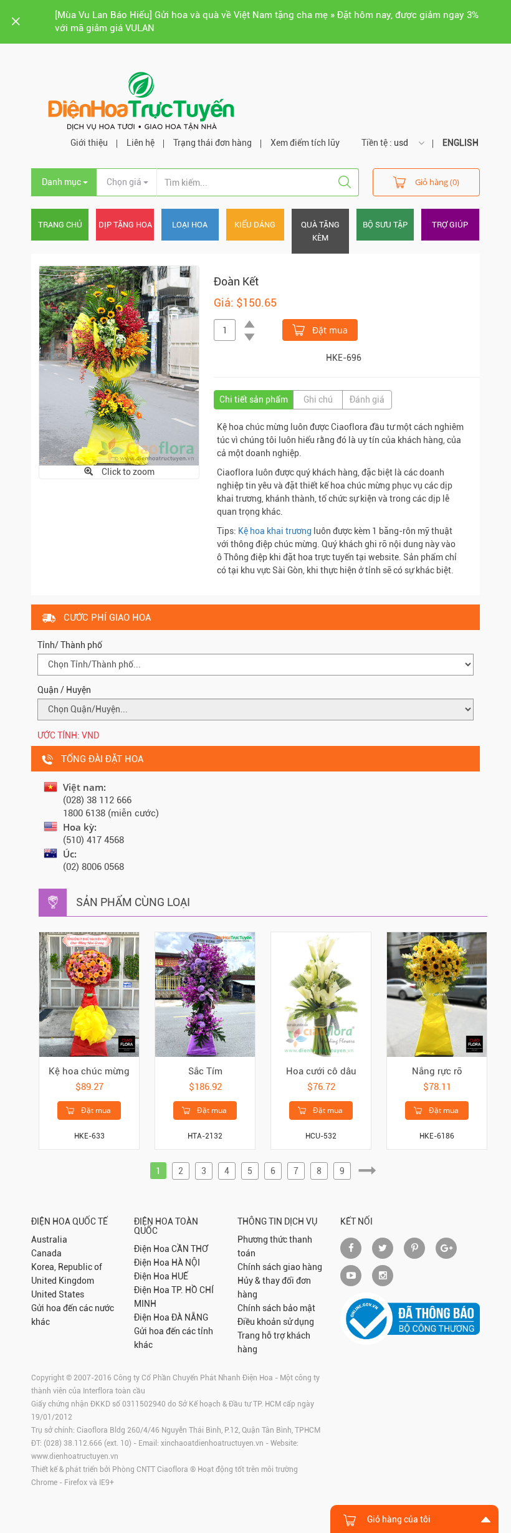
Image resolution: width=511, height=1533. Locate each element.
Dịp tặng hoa (125, 224)
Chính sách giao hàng (279, 1267)
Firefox (75, 1482)
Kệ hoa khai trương (275, 531)
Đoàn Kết (236, 281)
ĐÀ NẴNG (189, 1317)
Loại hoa (190, 224)
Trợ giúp (450, 224)
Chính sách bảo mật (276, 1308)
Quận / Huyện (64, 690)
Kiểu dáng (254, 224)
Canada (46, 1253)
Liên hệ (141, 143)
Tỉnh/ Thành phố (69, 645)
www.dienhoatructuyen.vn (74, 1456)
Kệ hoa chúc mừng (89, 1071)
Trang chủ (60, 224)
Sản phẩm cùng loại (133, 902)
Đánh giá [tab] (367, 399)
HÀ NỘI (185, 1263)
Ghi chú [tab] (318, 399)
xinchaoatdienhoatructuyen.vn (212, 1443)
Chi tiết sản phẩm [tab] (253, 399)
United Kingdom (62, 1281)
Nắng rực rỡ (437, 1071)
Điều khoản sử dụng (275, 1322)
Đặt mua (329, 330)
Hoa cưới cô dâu (321, 1071)
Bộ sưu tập (385, 224)
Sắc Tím (205, 1071)
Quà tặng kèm (320, 231)
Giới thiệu (89, 143)
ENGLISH (460, 143)
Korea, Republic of (66, 1267)
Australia (49, 1239)
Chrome (44, 1482)
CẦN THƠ (189, 1249)
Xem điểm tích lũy (305, 143)
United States (57, 1294)
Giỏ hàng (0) (437, 182)
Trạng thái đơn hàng (212, 143)
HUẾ (179, 1276)
